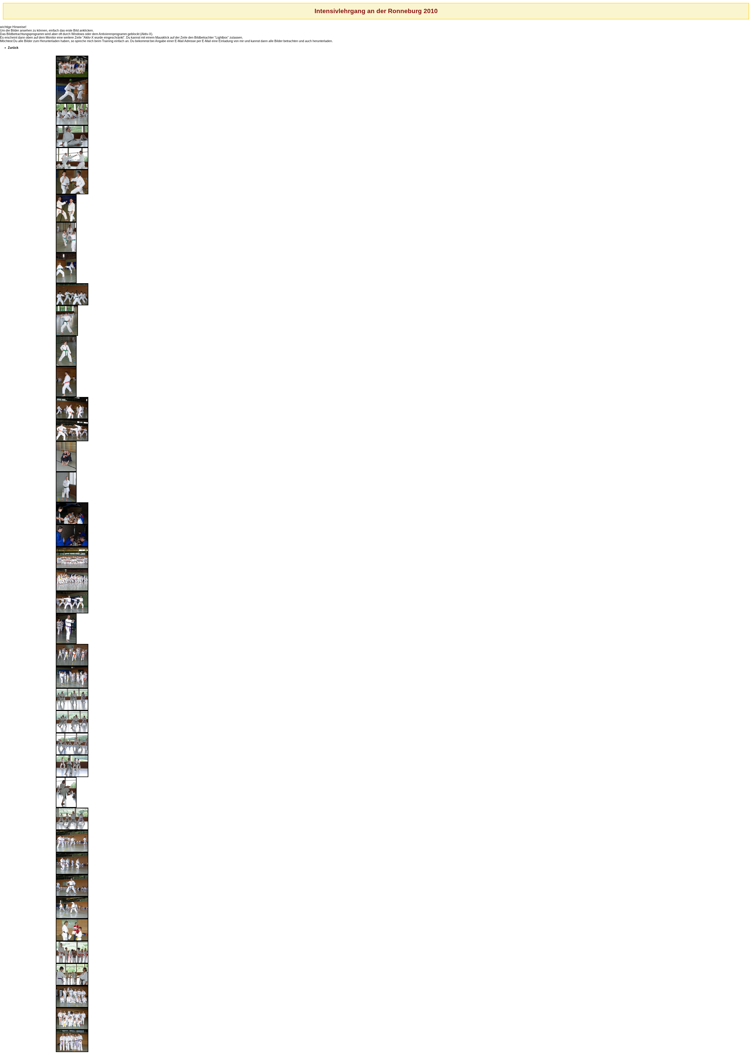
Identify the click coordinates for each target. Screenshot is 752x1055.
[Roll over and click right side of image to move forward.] (72, 77)
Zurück (13, 47)
